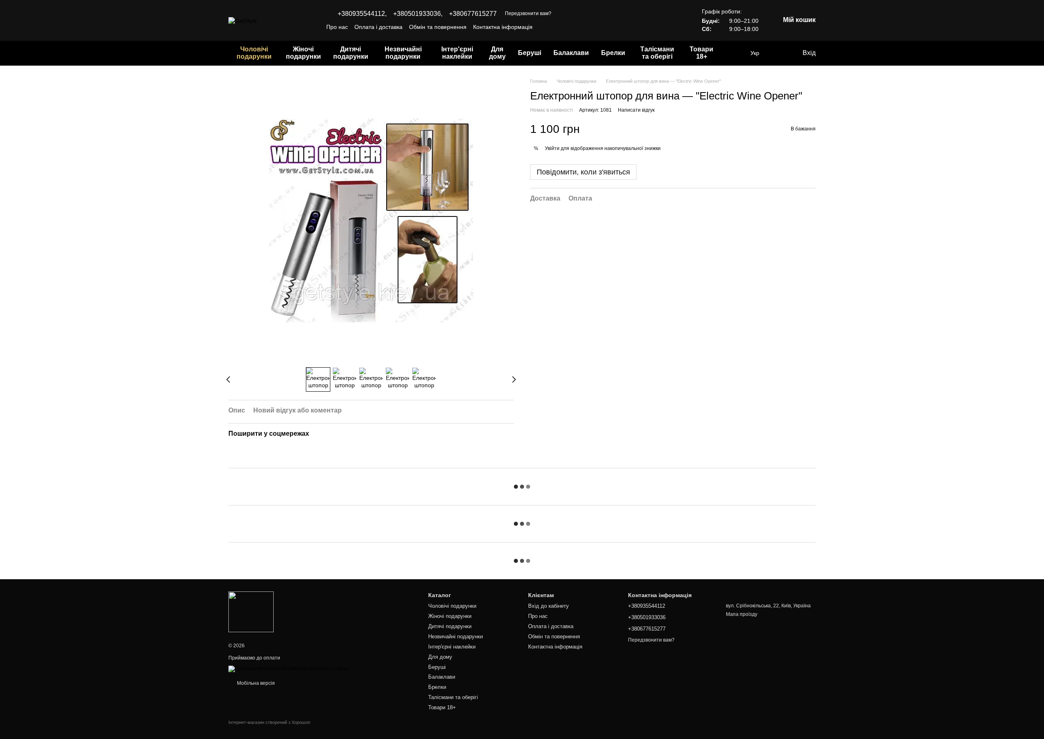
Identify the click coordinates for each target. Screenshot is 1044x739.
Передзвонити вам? (528, 13)
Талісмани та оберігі (657, 53)
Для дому (497, 53)
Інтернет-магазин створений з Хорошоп (269, 722)
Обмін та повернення (438, 27)
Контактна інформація (503, 27)
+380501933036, (417, 14)
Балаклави (571, 52)
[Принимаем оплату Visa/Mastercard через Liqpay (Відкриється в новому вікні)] (288, 668)
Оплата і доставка (378, 27)
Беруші (529, 52)
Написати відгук (636, 110)
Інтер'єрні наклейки (457, 53)
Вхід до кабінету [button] (548, 606)
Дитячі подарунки (350, 53)
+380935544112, (362, 14)
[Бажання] (779, 53)
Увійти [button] (552, 148)
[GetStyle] (251, 611)
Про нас (337, 27)
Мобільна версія (255, 683)
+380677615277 (473, 14)
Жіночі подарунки (303, 53)
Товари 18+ (701, 53)
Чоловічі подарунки (254, 53)
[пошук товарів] (734, 53)
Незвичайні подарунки (403, 53)
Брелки (613, 52)
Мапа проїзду (741, 614)
